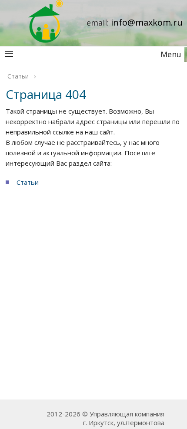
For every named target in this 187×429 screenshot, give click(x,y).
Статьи (28, 182)
